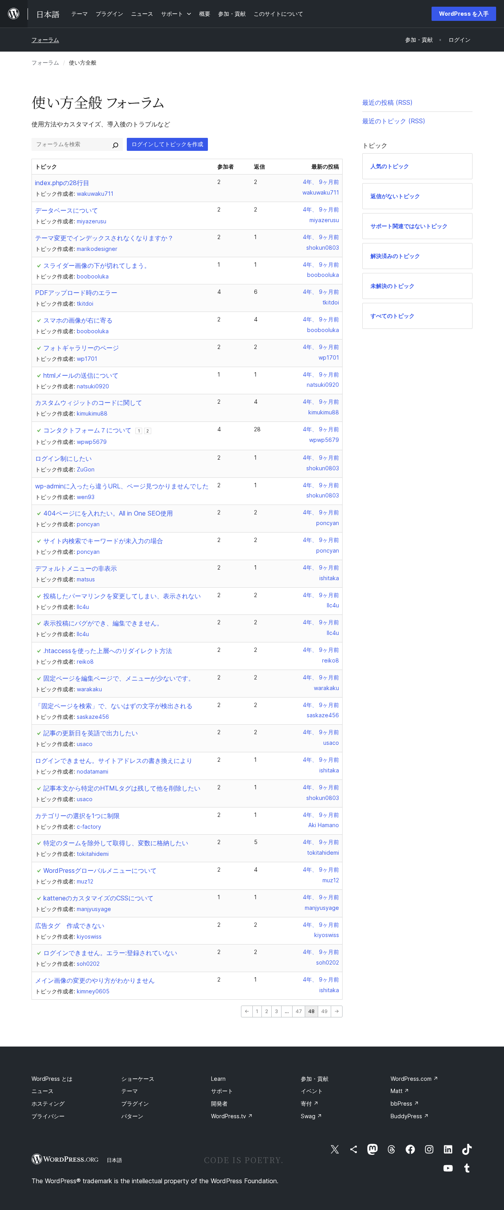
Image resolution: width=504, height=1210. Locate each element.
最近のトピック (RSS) (393, 121)
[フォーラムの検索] (115, 144)
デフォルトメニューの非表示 (76, 568)
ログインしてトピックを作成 (167, 144)
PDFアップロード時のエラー (76, 293)
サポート (222, 1091)
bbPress (405, 1103)
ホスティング (48, 1103)
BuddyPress (410, 1116)
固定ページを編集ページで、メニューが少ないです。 (119, 678)
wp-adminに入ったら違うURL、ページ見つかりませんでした (122, 486)
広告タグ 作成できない (69, 926)
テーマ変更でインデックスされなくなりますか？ (104, 238)
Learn (218, 1078)
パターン (132, 1116)
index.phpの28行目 (62, 183)
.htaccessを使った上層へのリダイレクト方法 (107, 651)
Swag (311, 1116)
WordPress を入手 (464, 13)
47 (299, 1011)
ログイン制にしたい (63, 458)
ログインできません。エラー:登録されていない (110, 953)
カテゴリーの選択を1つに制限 (77, 816)
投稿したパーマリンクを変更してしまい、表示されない (122, 596)
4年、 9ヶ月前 (321, 181)
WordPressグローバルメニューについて (100, 870)
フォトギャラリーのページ (81, 348)
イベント (312, 1091)
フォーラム (45, 39)
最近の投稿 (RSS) (387, 102)
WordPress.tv (232, 1116)
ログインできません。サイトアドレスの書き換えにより (114, 761)
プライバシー (48, 1116)
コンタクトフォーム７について (87, 430)
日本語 (114, 1160)
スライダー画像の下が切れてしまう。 (96, 265)
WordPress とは (52, 1078)
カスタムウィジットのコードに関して (88, 402)
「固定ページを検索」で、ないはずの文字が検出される (114, 706)
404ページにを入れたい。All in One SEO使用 (108, 513)
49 (324, 1011)
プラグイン (135, 1103)
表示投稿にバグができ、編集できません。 (103, 623)
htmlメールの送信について (81, 375)
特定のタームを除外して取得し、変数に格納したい (115, 843)
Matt (400, 1091)
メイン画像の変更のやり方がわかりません (95, 980)
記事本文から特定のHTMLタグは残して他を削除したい (121, 788)
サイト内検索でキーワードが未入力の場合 (103, 541)
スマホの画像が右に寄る (78, 320)
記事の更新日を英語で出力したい (90, 733)
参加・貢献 (314, 1078)
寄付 (310, 1103)
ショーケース (137, 1078)
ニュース (43, 1091)
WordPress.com (414, 1078)
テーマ (129, 1091)
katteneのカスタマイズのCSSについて (98, 898)
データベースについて (66, 210)
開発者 (219, 1103)
